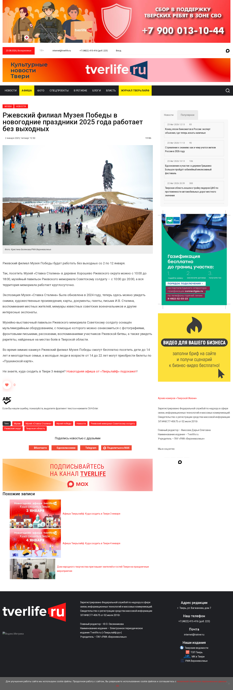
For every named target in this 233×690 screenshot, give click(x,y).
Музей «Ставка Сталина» (38, 423)
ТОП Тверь (197, 652)
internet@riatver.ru (194, 634)
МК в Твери (198, 656)
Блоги (96, 90)
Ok (117, 685)
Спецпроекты (59, 90)
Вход (118, 50)
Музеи (8, 106)
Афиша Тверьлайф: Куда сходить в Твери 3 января (91, 513)
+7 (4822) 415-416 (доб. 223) (93, 50)
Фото (40, 90)
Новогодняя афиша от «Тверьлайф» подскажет (101, 371)
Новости (11, 90)
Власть (111, 90)
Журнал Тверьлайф (135, 90)
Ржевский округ (12, 428)
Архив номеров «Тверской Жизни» (177, 398)
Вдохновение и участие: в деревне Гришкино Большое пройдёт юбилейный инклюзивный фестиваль (188, 169)
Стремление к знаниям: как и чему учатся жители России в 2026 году (190, 149)
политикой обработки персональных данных (202, 681)
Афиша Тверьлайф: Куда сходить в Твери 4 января (91, 543)
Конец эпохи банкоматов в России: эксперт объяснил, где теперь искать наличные (187, 131)
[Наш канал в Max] (227, 51)
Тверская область (35, 428)
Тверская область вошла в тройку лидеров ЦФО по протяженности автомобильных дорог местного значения (191, 191)
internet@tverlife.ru (61, 50)
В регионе (80, 90)
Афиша (27, 90)
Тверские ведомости (196, 648)
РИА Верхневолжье (196, 660)
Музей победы (63, 423)
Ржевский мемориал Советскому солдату (113, 423)
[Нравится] (7, 385)
